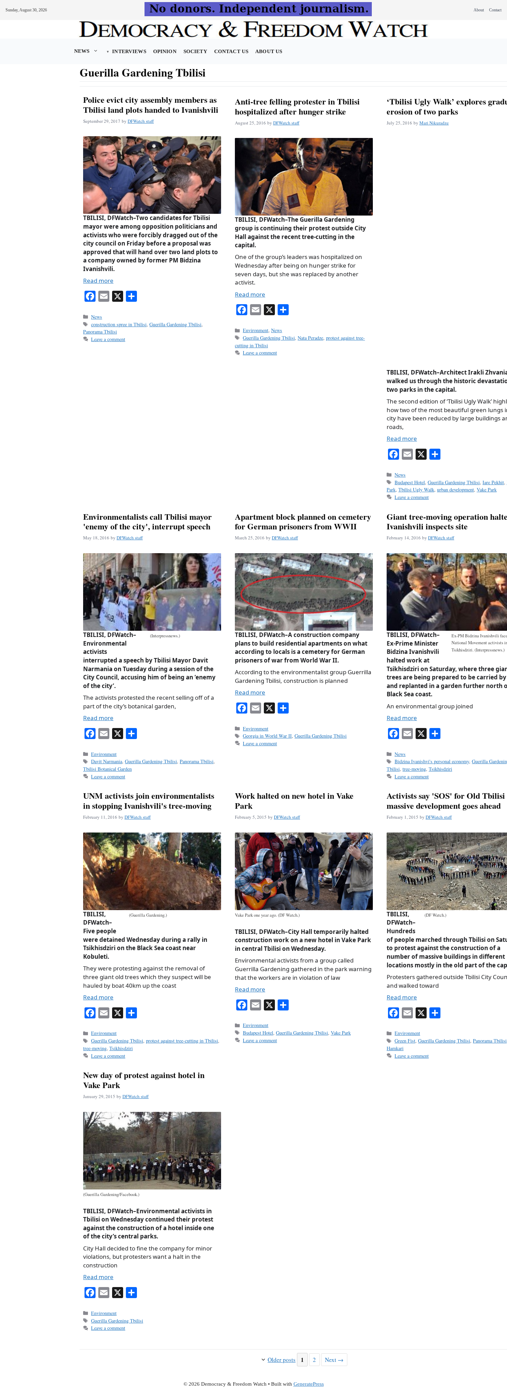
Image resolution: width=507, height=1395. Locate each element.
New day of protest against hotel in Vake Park (144, 1080)
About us (268, 51)
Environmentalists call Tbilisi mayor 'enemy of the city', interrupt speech (147, 521)
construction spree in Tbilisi (119, 324)
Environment (255, 330)
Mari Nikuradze (434, 123)
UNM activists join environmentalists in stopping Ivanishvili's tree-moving (148, 800)
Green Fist (405, 1040)
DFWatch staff (141, 121)
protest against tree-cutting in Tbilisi (182, 1040)
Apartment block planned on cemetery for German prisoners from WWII (303, 521)
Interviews (129, 51)
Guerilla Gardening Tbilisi (175, 324)
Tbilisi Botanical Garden (107, 769)
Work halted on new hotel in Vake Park (294, 800)
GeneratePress (309, 1384)
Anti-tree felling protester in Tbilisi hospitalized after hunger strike (297, 106)
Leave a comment (108, 339)
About (479, 10)
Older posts (282, 1360)
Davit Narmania (106, 761)
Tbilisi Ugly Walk (416, 489)
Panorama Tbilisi (100, 331)
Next (334, 1360)
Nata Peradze (310, 338)
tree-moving (414, 769)
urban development (455, 489)
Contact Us (231, 51)
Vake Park (487, 489)
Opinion (165, 51)
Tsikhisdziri (440, 769)
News (82, 51)
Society (195, 51)
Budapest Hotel (410, 482)
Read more (98, 281)
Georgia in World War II (267, 736)
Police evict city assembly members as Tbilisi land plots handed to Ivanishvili (150, 104)
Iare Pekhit (493, 482)
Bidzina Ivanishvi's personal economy (432, 761)
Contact (495, 10)
